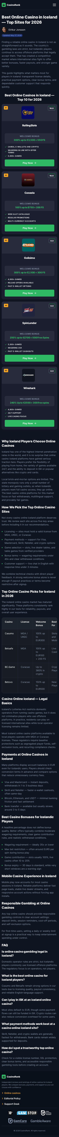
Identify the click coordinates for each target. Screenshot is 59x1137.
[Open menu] (54, 5)
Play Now (29, 162)
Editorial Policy (12, 1098)
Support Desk (11, 1103)
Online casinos (12, 1093)
